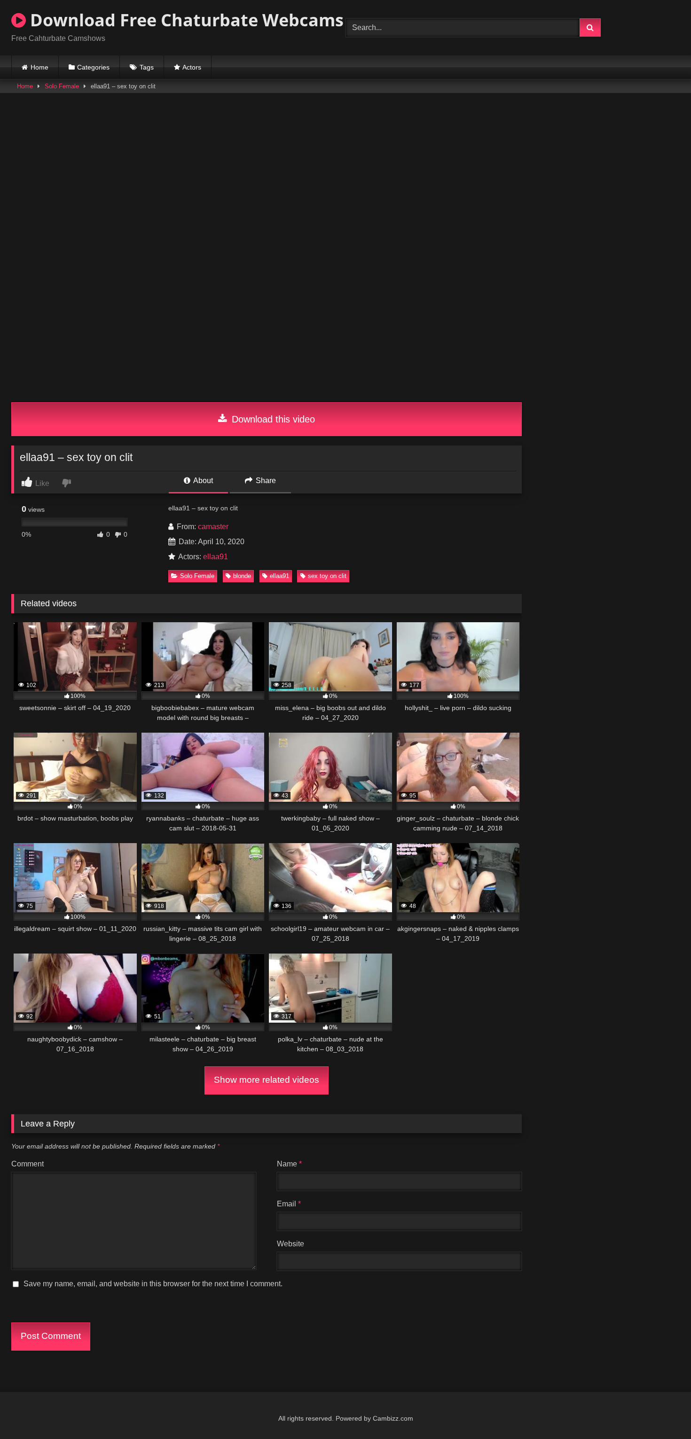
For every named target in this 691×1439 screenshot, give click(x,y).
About (202, 481)
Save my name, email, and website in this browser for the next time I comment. (153, 1284)
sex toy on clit (327, 575)
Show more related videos (266, 1080)
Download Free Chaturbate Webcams (185, 19)
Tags (147, 67)
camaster (213, 527)
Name (289, 1164)
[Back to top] (662, 1411)
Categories (93, 67)
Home (39, 67)
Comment (27, 1164)
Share (265, 481)
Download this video (272, 419)
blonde (242, 575)
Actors (191, 67)
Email (289, 1204)
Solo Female (62, 86)
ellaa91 (215, 557)
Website (290, 1244)
